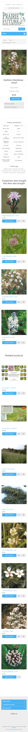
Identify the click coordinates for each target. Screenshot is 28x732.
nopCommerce (14, 729)
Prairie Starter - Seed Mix (9, 428)
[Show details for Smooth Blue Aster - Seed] (14, 281)
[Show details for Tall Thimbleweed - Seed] (14, 535)
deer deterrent (5, 170)
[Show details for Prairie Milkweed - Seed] (14, 241)
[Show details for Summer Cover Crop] (14, 454)
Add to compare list (11, 107)
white (22, 170)
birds (13, 169)
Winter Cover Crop (7, 509)
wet (19, 169)
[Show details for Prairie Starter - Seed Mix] (14, 413)
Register (8, 4)
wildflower (6, 169)
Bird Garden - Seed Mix (9, 388)
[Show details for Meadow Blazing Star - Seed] (14, 200)
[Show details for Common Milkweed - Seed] (14, 656)
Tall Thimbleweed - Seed (9, 550)
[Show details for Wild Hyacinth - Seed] (14, 322)
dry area (11, 172)
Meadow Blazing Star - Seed (10, 215)
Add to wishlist (10, 103)
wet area (15, 170)
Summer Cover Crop (8, 469)
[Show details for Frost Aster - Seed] (14, 616)
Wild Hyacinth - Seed (8, 337)
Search (22, 29)
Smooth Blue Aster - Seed (9, 297)
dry (4, 172)
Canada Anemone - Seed (9, 590)
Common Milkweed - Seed (9, 671)
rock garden (20, 172)
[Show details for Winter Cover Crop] (14, 494)
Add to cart (16, 98)
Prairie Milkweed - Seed (9, 256)
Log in (13, 4)
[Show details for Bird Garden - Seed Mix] (14, 373)
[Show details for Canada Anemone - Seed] (14, 575)
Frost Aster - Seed (7, 631)
